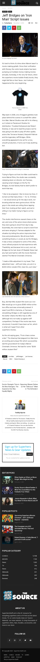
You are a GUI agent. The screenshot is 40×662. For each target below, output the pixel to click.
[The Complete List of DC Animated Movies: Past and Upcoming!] (7, 529)
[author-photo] (20, 409)
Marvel (5, 359)
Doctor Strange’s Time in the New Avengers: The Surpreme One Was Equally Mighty (10, 387)
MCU (10, 359)
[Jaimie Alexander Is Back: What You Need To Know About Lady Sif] (7, 501)
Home (4, 8)
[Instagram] (15, 640)
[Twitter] (9, 28)
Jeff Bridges (19, 356)
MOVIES (10, 8)
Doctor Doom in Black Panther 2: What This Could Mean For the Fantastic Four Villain (26, 490)
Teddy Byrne (8, 23)
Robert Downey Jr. (20, 359)
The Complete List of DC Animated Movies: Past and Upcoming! (24, 529)
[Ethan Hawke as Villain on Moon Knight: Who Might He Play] (7, 480)
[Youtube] (30, 640)
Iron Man (11, 356)
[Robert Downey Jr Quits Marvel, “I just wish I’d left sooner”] (7, 540)
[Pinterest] (14, 28)
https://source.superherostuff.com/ (20, 415)
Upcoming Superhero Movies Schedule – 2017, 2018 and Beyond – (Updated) (25, 518)
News (10, 11)
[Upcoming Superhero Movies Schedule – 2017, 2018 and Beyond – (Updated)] (7, 518)
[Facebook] (4, 28)
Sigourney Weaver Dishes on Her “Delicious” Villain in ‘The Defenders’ (29, 386)
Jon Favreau (29, 356)
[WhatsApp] (19, 28)
